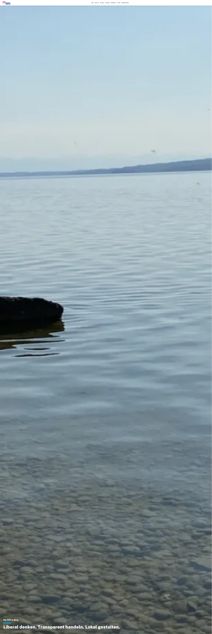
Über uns (97, 2)
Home (92, 2)
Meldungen (113, 2)
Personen (102, 2)
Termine (118, 2)
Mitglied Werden (125, 2)
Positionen (107, 2)
